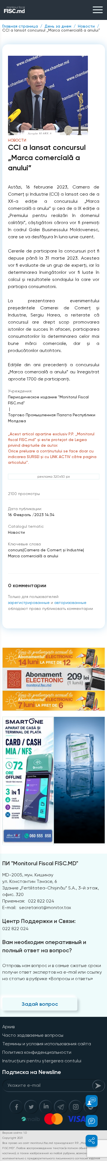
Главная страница (20, 26)
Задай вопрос (40, 1004)
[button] (88, 1101)
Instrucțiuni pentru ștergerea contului (41, 1060)
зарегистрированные (29, 602)
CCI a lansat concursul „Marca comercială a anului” (51, 30)
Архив (8, 1026)
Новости (86, 26)
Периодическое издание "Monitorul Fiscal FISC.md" (48, 400)
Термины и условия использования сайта (46, 1043)
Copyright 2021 (12, 1137)
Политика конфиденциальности (36, 1052)
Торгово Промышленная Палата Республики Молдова (51, 418)
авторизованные (70, 602)
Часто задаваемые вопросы (32, 1035)
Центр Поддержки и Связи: (39, 921)
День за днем (58, 26)
